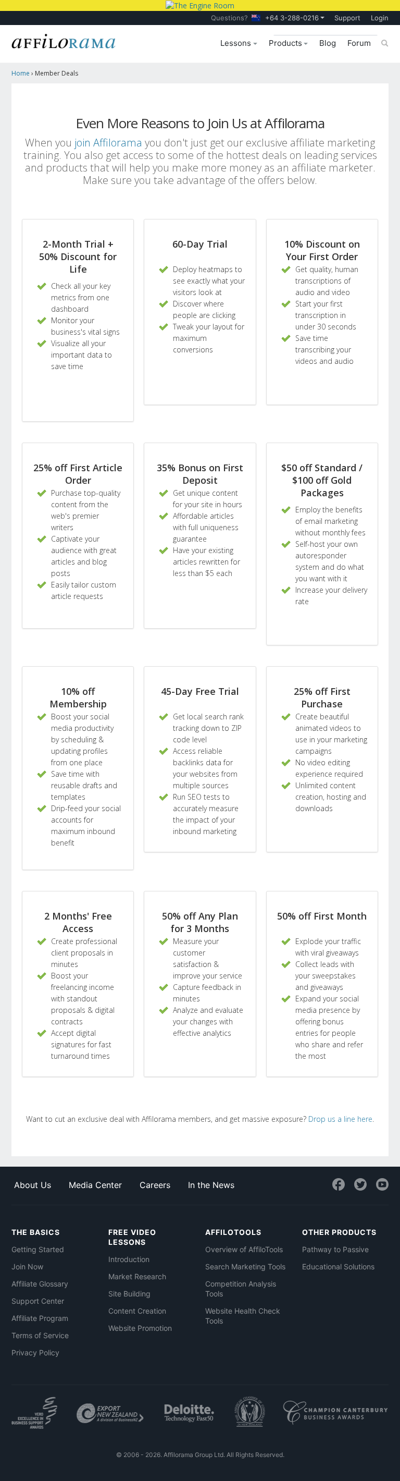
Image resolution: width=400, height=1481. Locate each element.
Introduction (128, 1259)
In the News (211, 1185)
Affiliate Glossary (39, 1283)
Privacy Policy (35, 1352)
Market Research (137, 1276)
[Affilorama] (63, 40)
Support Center (37, 1300)
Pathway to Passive (335, 1249)
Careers (155, 1185)
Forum (359, 43)
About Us (32, 1185)
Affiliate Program (39, 1318)
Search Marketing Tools (245, 1266)
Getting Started (37, 1249)
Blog (327, 43)
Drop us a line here (340, 1119)
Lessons (236, 43)
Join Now (27, 1266)
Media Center (95, 1185)
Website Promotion (140, 1328)
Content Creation (137, 1310)
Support (347, 18)
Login (380, 18)
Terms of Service (40, 1335)
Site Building (129, 1293)
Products (286, 43)
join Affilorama (108, 143)
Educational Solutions (338, 1266)
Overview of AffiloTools (244, 1249)
